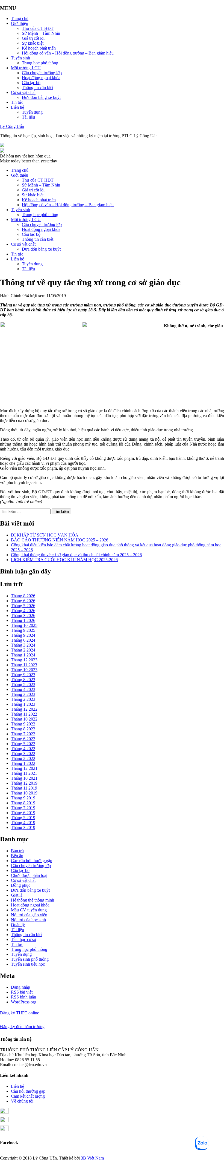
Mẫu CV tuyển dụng (29, 910)
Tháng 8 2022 (23, 729)
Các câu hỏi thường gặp (31, 860)
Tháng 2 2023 (23, 699)
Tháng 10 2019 (24, 793)
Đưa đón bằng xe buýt (41, 97)
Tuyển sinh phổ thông (30, 959)
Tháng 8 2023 (23, 679)
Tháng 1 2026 (23, 620)
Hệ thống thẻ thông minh (32, 900)
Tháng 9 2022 (23, 724)
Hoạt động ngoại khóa (41, 77)
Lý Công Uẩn (12, 126)
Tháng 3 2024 (23, 645)
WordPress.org (23, 1002)
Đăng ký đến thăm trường (22, 1026)
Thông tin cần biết (37, 87)
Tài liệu (28, 117)
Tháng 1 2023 (23, 704)
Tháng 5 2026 (23, 605)
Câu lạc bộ (31, 82)
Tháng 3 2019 (23, 827)
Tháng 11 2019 (24, 788)
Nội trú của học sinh (28, 919)
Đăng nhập (20, 987)
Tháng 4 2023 (23, 689)
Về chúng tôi (22, 1101)
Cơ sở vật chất (23, 92)
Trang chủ (19, 18)
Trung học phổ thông (40, 63)
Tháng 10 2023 (24, 669)
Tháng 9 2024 (23, 635)
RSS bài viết (22, 992)
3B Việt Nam (92, 1158)
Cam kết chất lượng (28, 1096)
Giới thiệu (19, 23)
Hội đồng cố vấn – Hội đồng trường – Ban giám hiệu (68, 53)
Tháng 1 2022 (23, 763)
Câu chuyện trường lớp (42, 72)
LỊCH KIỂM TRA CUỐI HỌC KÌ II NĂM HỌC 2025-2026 (64, 559)
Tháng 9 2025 (23, 630)
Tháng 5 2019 (23, 817)
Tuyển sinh (20, 58)
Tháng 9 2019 (23, 798)
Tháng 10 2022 (24, 719)
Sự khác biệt (32, 43)
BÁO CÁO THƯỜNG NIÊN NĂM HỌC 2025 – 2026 (59, 540)
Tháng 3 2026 (23, 615)
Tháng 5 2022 (23, 743)
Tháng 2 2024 (23, 650)
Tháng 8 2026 (23, 595)
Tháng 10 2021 (24, 778)
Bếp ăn (17, 855)
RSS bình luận (23, 997)
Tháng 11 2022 (24, 714)
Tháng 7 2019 (23, 807)
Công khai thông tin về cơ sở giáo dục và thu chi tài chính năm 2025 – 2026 (76, 554)
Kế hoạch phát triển (39, 48)
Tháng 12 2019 (24, 783)
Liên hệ (17, 107)
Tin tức (17, 102)
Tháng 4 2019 (23, 822)
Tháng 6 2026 (23, 600)
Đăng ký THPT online (19, 1013)
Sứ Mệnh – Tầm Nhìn (41, 33)
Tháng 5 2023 (23, 684)
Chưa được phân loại (29, 875)
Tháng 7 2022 (23, 733)
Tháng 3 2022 (23, 753)
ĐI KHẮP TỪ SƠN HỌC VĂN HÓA (44, 535)
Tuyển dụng (32, 112)
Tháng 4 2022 (23, 748)
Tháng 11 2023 (24, 664)
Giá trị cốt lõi (33, 38)
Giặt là (16, 895)
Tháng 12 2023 (24, 660)
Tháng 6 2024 (23, 640)
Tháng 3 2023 (23, 694)
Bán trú (17, 850)
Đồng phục (20, 885)
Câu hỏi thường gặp (28, 1091)
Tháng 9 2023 (23, 674)
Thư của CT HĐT (38, 28)
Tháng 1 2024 (23, 655)
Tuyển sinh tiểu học (28, 964)
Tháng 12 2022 (24, 709)
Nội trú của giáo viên (29, 915)
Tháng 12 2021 (24, 768)
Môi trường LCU (26, 67)
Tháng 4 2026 (23, 610)
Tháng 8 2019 (23, 802)
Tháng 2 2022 (23, 758)
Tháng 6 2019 (23, 812)
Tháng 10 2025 (24, 625)
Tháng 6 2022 (23, 738)
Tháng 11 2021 (24, 773)
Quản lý (18, 924)
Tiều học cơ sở (23, 939)
